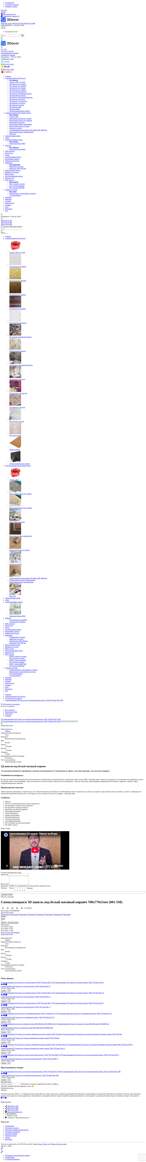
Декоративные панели (17, 95)
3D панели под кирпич (17, 84)
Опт (6, 211)
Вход (3, 12)
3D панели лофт (15, 107)
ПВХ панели (10, 151)
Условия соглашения (12, 1132)
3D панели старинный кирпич (20, 94)
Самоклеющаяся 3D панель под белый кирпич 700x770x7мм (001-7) (25, 1007)
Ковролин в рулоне (16, 166)
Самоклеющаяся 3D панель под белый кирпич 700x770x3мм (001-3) (25, 997)
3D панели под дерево (17, 88)
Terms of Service (56, 1144)
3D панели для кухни (17, 99)
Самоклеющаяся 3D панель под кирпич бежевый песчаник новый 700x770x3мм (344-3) (33, 1048)
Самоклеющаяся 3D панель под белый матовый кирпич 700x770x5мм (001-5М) (34, 700)
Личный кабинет (11, 1134)
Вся (13, 115)
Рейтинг (4, 888)
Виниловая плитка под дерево (20, 118)
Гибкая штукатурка (12, 161)
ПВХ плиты (9, 174)
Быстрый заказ (13, 923)
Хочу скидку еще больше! (10, 932)
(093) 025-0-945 (18, 23)
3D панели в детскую (17, 103)
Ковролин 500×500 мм (17, 168)
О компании (9, 3)
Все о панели (10, 710)
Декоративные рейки (13, 136)
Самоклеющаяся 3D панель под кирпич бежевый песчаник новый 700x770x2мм (30, 1038)
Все (13, 80)
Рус (2, 10)
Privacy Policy (43, 1144)
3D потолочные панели (18, 92)
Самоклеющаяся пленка (14, 140)
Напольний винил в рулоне (19, 126)
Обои (7, 138)
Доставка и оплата (12, 4)
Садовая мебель (15, 195)
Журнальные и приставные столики (22, 193)
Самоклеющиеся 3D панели (15, 78)
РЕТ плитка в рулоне (17, 184)
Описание (9, 714)
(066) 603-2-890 (29, 23)
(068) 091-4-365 (6, 23)
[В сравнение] (6, 984)
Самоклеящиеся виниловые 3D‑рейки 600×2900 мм (28, 130)
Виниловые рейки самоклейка (20, 124)
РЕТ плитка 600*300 (16, 188)
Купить (4, 923)
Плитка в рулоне (15, 128)
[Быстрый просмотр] (2, 984)
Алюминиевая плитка (13, 157)
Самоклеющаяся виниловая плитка (18, 113)
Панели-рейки (14, 109)
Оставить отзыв (7, 894)
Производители (11, 1136)
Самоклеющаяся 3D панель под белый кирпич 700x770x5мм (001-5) (25, 986)
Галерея (8, 201)
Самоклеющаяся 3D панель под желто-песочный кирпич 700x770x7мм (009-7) (29, 1059)
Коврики (8, 199)
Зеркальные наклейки (17, 149)
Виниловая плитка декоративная (21, 132)
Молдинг (12, 134)
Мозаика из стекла (12, 172)
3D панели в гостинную (18, 101)
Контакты (8, 209)
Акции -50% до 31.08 (17, 82)
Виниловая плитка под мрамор (20, 120)
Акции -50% (13, 117)
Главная (8, 76)
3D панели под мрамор (17, 86)
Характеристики (11, 712)
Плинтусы (9, 153)
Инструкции (9, 203)
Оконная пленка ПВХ (17, 143)
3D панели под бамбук (17, 90)
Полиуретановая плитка (14, 176)
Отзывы (8, 205)
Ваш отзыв (5, 884)
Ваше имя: (4, 875)
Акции (7, 1137)
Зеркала (8, 145)
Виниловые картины (17, 122)
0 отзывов (28, 908)
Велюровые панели (12, 159)
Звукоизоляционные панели (19, 111)
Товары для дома (11, 190)
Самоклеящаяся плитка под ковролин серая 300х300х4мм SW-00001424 (27, 1028)
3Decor (7, 731)
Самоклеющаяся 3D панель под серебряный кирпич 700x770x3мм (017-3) (28, 1017)
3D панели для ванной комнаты (21, 97)
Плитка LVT (9, 178)
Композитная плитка (12, 170)
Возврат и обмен (11, 6)
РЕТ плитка (9, 180)
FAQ (7, 207)
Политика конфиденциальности (17, 1130)
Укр (5, 10)
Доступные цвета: (7, 913)
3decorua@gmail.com (14, 1112)
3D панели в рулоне (16, 105)
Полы (7, 155)
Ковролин (8, 163)
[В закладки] (4, 984)
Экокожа (8, 197)
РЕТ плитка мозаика (16, 186)
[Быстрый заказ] (9, 990)
